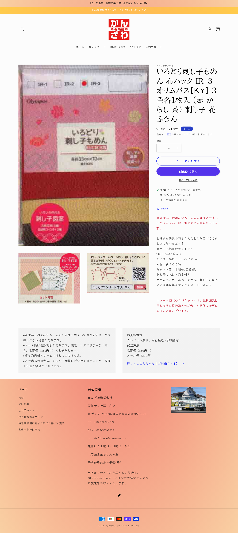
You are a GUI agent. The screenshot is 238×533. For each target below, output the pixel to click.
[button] (22, 29)
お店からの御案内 (29, 429)
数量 (159, 141)
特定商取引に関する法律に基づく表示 (41, 423)
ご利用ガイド (26, 410)
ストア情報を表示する (173, 200)
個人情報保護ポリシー (32, 417)
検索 (21, 397)
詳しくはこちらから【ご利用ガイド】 (153, 363)
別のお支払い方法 (188, 180)
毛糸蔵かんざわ (113, 525)
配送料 (170, 134)
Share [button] (164, 208)
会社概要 (23, 404)
